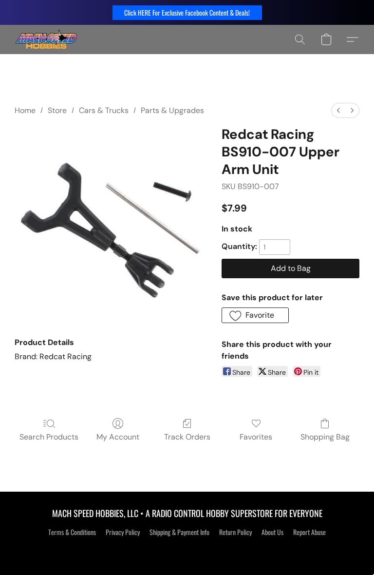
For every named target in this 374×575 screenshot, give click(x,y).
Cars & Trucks (104, 110)
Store (57, 110)
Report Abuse (309, 532)
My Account (117, 437)
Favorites (256, 437)
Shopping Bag (325, 437)
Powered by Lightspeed (187, 549)
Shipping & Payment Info (179, 532)
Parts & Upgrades (172, 110)
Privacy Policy (123, 532)
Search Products (48, 437)
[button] (187, 12)
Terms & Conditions (72, 532)
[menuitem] (338, 110)
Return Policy (235, 532)
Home (25, 110)
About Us (272, 532)
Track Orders (187, 437)
